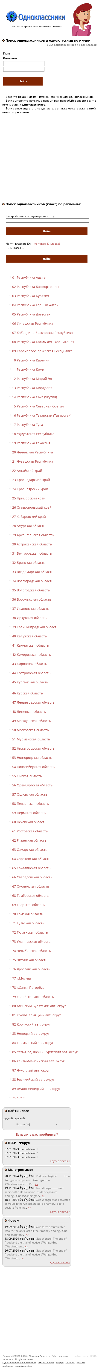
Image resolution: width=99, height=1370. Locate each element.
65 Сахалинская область (31, 868)
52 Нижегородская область (33, 748)
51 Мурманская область (31, 739)
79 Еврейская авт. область (33, 997)
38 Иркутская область (29, 618)
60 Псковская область (29, 822)
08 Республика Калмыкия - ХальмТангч (43, 342)
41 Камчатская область (30, 645)
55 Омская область (27, 776)
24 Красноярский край (30, 489)
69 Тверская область (28, 905)
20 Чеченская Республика (32, 452)
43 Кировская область (29, 664)
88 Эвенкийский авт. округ (33, 1079)
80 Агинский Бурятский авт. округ (39, 1006)
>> (36, 1184)
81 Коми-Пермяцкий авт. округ (36, 1015)
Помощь (70, 1362)
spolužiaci (8, 1366)
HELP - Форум (46, 1362)
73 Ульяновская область (31, 941)
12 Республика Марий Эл (32, 378)
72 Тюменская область (30, 932)
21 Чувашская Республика (32, 461)
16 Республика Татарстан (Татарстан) (41, 415)
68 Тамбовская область (30, 895)
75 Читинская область (29, 960)
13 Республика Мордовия (32, 388)
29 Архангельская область (33, 535)
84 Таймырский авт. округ (32, 1042)
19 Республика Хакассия (31, 443)
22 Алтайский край (27, 470)
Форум (60, 1362)
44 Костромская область (31, 673)
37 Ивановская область (30, 608)
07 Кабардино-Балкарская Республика (42, 332)
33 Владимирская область (32, 572)
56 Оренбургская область (32, 785)
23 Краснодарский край (31, 480)
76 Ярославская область (31, 969)
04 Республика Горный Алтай (35, 305)
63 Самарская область (29, 849)
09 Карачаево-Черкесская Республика (42, 351)
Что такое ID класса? (46, 244)
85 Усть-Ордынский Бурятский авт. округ (45, 1052)
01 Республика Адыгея (29, 277)
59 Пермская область (29, 813)
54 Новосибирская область (33, 767)
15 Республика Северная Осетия (38, 406)
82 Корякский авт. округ (31, 1024)
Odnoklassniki (28, 1362)
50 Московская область (30, 730)
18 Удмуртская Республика (33, 434)
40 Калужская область (29, 636)
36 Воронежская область (31, 599)
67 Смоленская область (30, 886)
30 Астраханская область (32, 544)
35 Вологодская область (31, 590)
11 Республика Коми (28, 369)
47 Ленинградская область (33, 702)
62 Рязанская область (29, 840)
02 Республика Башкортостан (35, 286)
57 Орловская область (29, 794)
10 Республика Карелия (31, 360)
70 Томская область (27, 914)
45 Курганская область (30, 682)
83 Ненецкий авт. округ (30, 1033)
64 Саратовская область (31, 859)
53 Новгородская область (32, 757)
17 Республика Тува (27, 424)
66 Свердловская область (32, 877)
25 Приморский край (28, 498)
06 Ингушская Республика (32, 323)
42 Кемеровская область (31, 654)
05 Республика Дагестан (31, 314)
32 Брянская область (28, 562)
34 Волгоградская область (32, 581)
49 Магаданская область (31, 721)
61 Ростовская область (30, 831)
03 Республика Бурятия (30, 296)
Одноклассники (11, 1362)
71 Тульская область (28, 923)
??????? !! (18, 1098)
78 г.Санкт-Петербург (29, 987)
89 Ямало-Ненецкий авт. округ (36, 1088)
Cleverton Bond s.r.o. (40, 1356)
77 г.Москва (21, 978)
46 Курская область (27, 693)
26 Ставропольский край (32, 507)
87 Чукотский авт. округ (31, 1070)
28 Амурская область (28, 526)
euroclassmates (23, 1366)
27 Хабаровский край (29, 516)
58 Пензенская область (30, 803)
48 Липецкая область (29, 711)
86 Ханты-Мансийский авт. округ (38, 1061)
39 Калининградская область (35, 627)
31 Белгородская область (32, 553)
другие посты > (60, 1161)
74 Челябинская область (31, 951)
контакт (81, 1362)
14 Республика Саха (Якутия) (34, 397)
